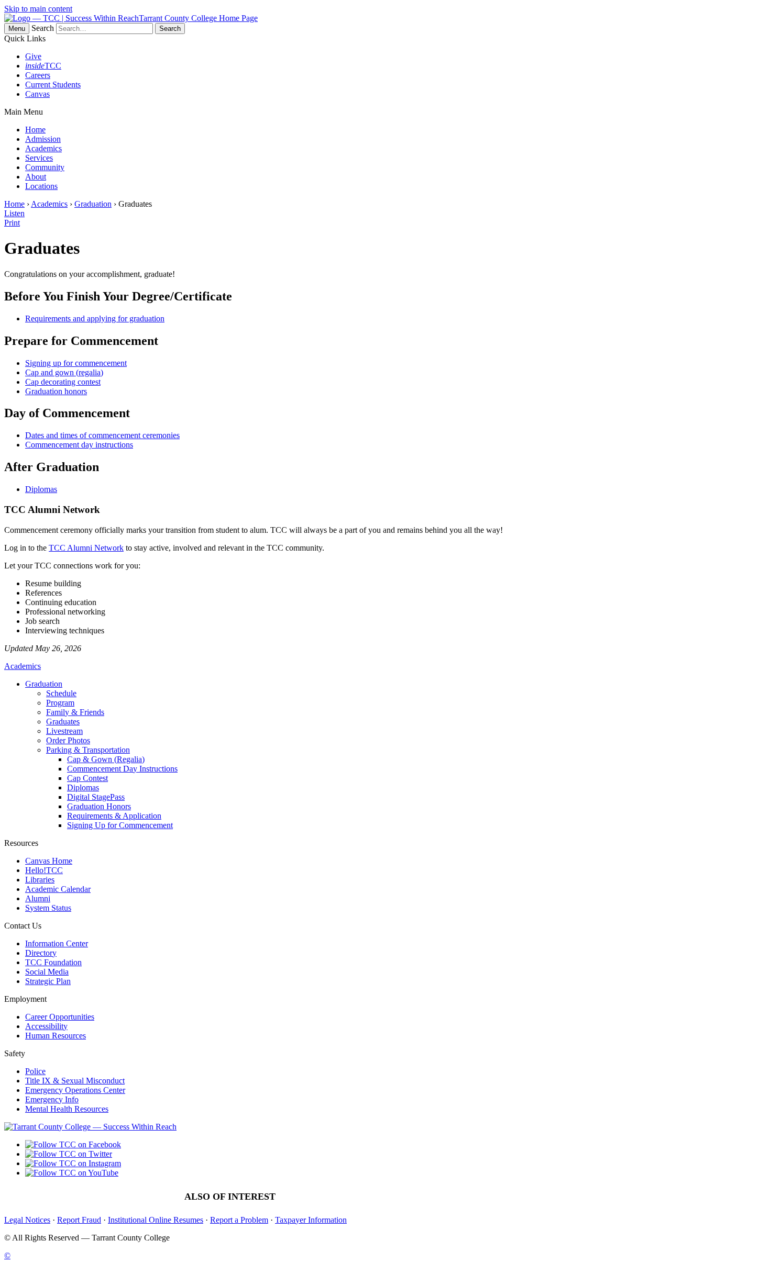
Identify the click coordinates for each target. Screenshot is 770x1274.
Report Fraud (79, 1219)
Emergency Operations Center (75, 1090)
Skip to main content (38, 8)
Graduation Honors (99, 806)
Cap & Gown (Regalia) (106, 759)
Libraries (39, 879)
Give (33, 56)
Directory (41, 952)
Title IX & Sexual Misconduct (75, 1080)
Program (60, 702)
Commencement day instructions (79, 444)
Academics (43, 148)
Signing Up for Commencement (120, 825)
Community (44, 167)
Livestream (64, 731)
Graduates (63, 721)
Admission (43, 139)
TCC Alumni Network (86, 547)
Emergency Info (52, 1099)
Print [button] (12, 222)
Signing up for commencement (76, 363)
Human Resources (55, 1035)
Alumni (37, 898)
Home (35, 129)
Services (39, 157)
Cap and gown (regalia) (64, 372)
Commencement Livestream (549, 1196)
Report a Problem (239, 1219)
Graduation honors (56, 391)
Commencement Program (451, 1196)
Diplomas (41, 489)
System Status (48, 907)
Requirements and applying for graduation (94, 318)
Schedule (61, 693)
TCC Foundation (53, 962)
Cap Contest (87, 778)
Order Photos (68, 740)
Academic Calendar (58, 889)
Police (35, 1071)
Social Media (47, 971)
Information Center (56, 943)
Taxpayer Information (311, 1219)
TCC (43, 65)
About (35, 176)
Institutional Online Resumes (155, 1219)
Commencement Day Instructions (122, 768)
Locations (41, 186)
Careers (37, 75)
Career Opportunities (59, 1016)
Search (42, 28)
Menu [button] (16, 28)
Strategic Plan (48, 981)
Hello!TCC (44, 870)
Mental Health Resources (66, 1108)
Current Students (53, 84)
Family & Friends (75, 712)
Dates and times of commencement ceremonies (102, 435)
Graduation (93, 203)
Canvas (37, 94)
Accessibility (46, 1026)
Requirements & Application (114, 815)
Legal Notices (27, 1219)
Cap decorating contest (63, 381)
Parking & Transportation (88, 749)
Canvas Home (48, 860)
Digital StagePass (96, 796)
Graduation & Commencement (347, 1196)
